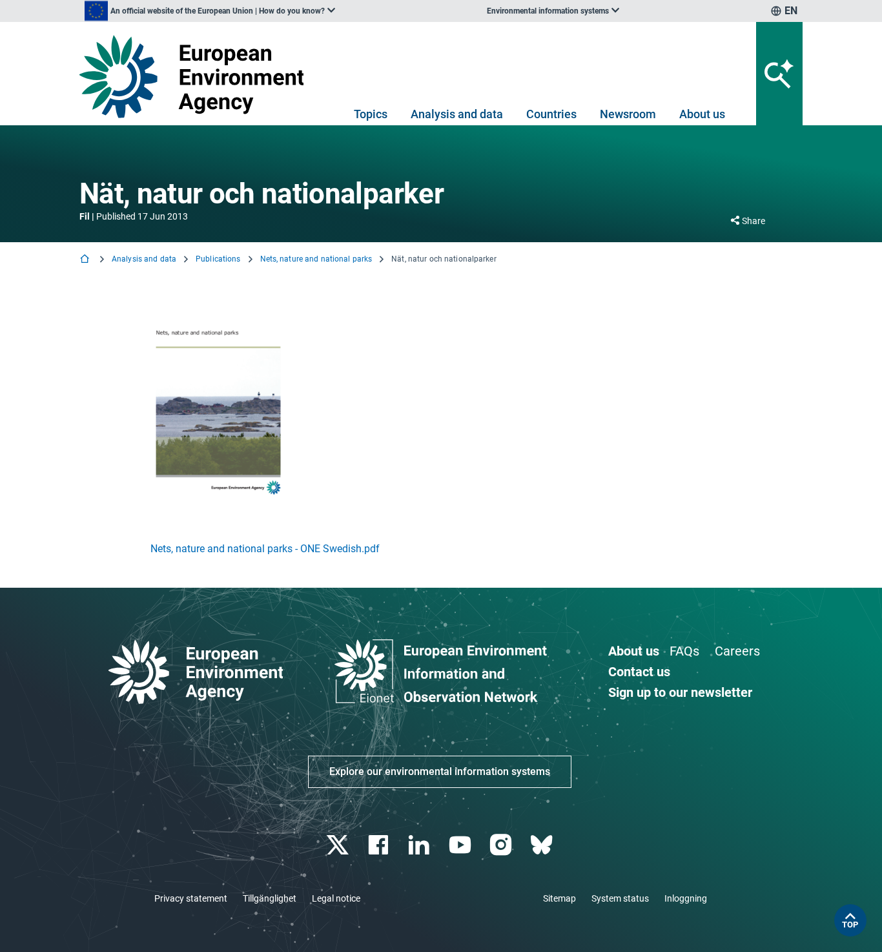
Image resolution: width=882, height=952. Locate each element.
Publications (218, 259)
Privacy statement (190, 898)
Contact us (639, 671)
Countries (551, 114)
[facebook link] (380, 845)
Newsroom (628, 114)
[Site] (196, 76)
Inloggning (685, 898)
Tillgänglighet (269, 898)
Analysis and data (457, 114)
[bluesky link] (542, 845)
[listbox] (209, 11)
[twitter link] (338, 845)
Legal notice (336, 898)
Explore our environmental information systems (439, 771)
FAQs (684, 651)
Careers (737, 651)
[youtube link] (461, 845)
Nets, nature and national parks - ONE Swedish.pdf (265, 549)
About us (702, 114)
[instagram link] (502, 845)
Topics (370, 114)
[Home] (85, 260)
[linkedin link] (420, 845)
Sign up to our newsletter (680, 692)
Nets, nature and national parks (316, 259)
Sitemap (559, 898)
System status (620, 898)
